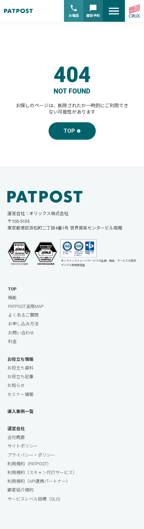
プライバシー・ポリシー (31, 455)
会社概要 (16, 437)
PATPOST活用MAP (26, 306)
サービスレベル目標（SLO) (33, 499)
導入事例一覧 (20, 411)
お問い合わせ (21, 332)
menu (114, 11)
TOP (12, 288)
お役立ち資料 (20, 368)
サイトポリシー (22, 446)
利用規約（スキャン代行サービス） (42, 472)
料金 (12, 341)
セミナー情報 (20, 394)
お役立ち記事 (20, 376)
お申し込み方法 (23, 323)
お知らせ (16, 385)
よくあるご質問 (23, 315)
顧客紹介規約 (20, 489)
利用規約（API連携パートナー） (38, 481)
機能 (12, 297)
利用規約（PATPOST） (29, 463)
